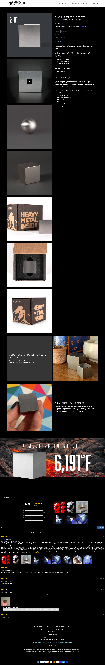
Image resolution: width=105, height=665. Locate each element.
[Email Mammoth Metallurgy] (55, 645)
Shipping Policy (60, 642)
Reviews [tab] (5, 528)
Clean (57, 31)
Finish (56, 28)
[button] (34, 510)
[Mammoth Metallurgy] (17, 3)
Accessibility (68, 642)
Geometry (57, 34)
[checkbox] (42, 532)
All (7, 9)
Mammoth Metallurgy (54, 658)
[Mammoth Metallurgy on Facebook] (51, 645)
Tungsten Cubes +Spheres (68, 3)
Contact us (87, 3)
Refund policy (51, 642)
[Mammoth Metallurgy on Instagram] (53, 645)
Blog (80, 3)
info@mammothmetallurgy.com (52, 637)
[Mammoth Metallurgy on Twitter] (49, 645)
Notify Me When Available (61, 41)
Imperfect (64, 31)
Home (3, 9)
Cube (57, 37)
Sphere (63, 37)
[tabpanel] (52, 576)
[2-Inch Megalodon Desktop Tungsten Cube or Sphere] (29, 35)
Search (35, 642)
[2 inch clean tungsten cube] (29, 173)
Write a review (101, 527)
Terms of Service (42, 642)
